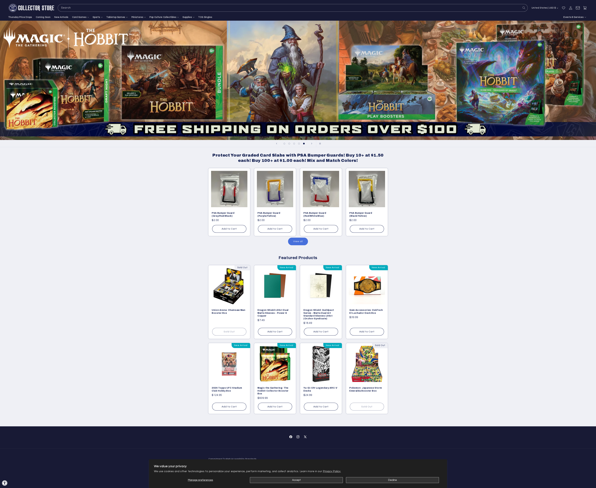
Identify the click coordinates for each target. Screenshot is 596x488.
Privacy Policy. (332, 471)
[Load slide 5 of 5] (303, 143)
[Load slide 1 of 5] (284, 143)
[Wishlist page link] (563, 7)
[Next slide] (311, 143)
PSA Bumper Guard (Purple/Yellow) (268, 214)
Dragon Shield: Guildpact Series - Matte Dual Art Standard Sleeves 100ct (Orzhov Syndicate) (318, 314)
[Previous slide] (276, 143)
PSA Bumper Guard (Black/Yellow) (360, 214)
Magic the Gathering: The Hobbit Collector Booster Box (273, 391)
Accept (296, 480)
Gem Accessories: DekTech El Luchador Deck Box (366, 311)
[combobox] (293, 7)
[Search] (524, 7)
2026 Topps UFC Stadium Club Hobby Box (227, 389)
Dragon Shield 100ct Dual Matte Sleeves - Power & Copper (273, 313)
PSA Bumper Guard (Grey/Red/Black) (223, 214)
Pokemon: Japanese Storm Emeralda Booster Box (365, 389)
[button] (80, 17)
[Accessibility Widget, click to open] (4, 482)
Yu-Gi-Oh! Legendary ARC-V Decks (320, 389)
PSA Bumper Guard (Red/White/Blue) (314, 214)
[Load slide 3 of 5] (294, 143)
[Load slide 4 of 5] (299, 143)
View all (298, 241)
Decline (392, 480)
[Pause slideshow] (319, 143)
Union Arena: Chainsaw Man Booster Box (228, 311)
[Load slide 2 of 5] (289, 143)
